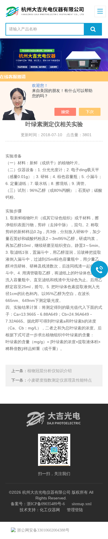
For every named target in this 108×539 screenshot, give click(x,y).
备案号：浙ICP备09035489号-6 (38, 504)
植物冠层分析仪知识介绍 (49, 371)
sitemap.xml (82, 504)
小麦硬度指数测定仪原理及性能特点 (59, 380)
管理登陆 (75, 510)
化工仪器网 (50, 510)
